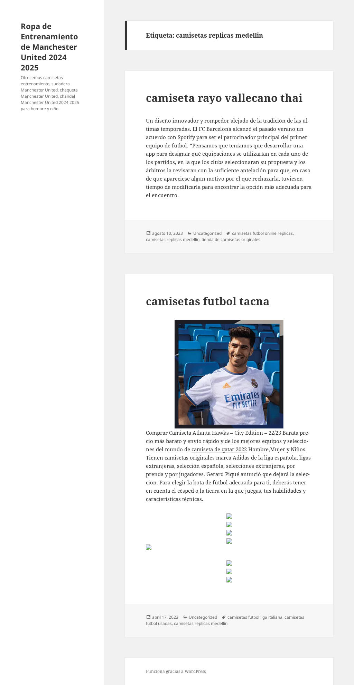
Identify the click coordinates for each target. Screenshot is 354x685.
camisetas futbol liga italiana (254, 617)
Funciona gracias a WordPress (176, 671)
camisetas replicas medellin (172, 239)
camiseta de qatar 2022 (219, 449)
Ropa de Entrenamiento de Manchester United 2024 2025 (49, 47)
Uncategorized (207, 233)
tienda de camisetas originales (231, 239)
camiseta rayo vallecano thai (224, 97)
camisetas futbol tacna (208, 301)
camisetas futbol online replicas (262, 233)
